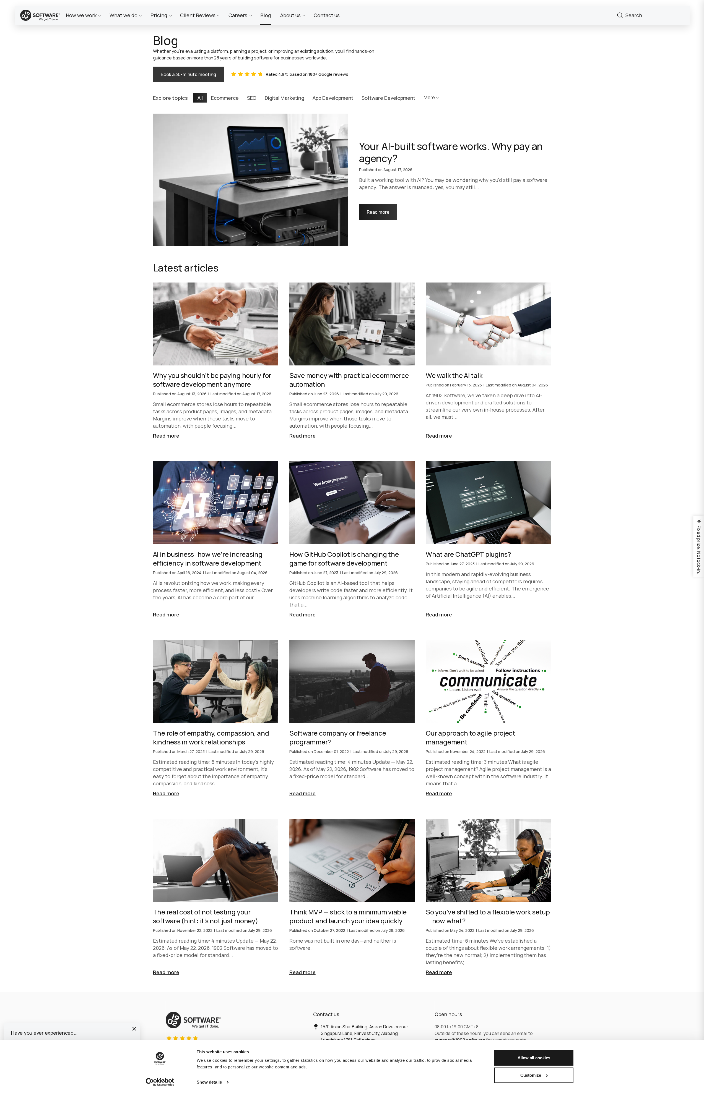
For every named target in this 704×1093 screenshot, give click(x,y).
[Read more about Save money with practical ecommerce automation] (352, 361)
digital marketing (284, 98)
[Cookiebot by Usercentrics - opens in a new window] (160, 1082)
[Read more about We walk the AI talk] (488, 361)
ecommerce (225, 98)
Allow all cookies (534, 1057)
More (429, 97)
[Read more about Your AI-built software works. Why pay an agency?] (352, 180)
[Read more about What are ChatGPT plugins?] (488, 539)
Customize (530, 1075)
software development (388, 98)
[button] (134, 1028)
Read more (382, 209)
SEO (251, 98)
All (200, 98)
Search (620, 15)
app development (333, 98)
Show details (209, 1082)
